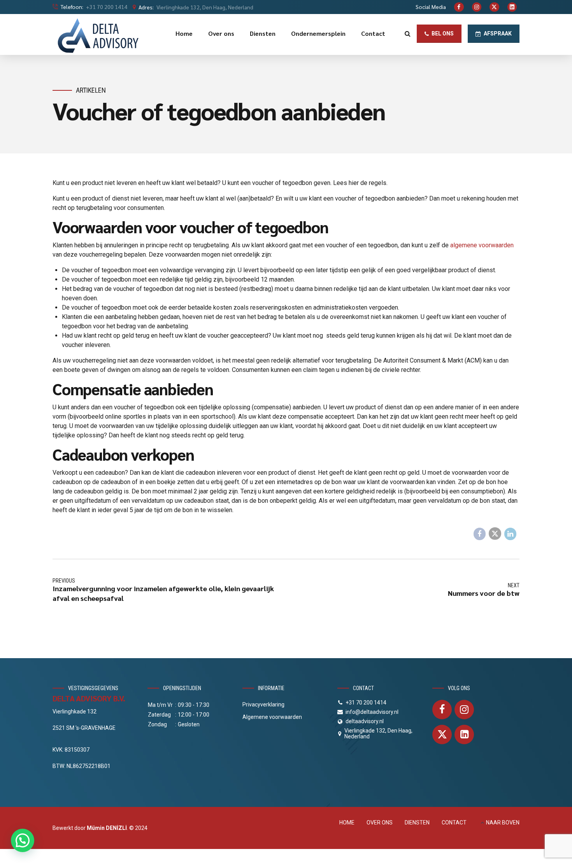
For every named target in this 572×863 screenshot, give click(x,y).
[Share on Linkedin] (510, 534)
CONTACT (454, 822)
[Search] (408, 33)
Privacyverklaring (263, 704)
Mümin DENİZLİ (107, 828)
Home (184, 33)
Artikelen (91, 90)
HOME (346, 822)
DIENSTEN (417, 822)
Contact (373, 33)
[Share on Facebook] (480, 534)
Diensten (262, 33)
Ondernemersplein (318, 33)
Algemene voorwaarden (272, 717)
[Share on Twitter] (495, 533)
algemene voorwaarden (482, 245)
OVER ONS (380, 822)
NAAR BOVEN (502, 822)
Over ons (221, 33)
